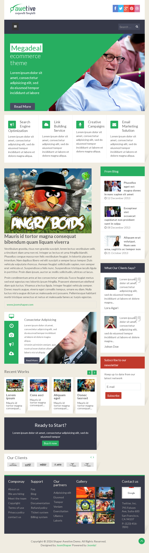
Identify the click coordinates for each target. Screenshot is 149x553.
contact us (14, 517)
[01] (86, 492)
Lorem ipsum (11, 396)
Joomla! (91, 545)
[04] (106, 505)
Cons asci (36, 395)
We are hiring (16, 493)
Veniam (58, 506)
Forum (34, 498)
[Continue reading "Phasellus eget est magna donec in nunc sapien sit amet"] (113, 186)
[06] (106, 518)
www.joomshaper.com (20, 304)
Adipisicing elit (62, 492)
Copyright (14, 503)
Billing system (39, 517)
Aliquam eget (60, 396)
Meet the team (17, 498)
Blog (33, 493)
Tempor (58, 502)
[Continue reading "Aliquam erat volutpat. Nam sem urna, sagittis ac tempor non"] (113, 241)
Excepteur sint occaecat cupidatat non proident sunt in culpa (120, 215)
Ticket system (39, 512)
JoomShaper (63, 545)
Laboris (58, 520)
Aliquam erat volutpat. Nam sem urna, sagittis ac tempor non (122, 243)
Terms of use (16, 507)
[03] (86, 505)
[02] (106, 492)
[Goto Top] (142, 541)
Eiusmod (59, 497)
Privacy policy (16, 512)
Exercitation (61, 511)
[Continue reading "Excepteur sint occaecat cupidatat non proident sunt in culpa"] (113, 211)
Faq (33, 489)
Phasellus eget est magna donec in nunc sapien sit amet (122, 188)
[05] (86, 518)
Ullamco (58, 515)
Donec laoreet (82, 396)
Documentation (40, 503)
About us (13, 489)
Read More (22, 106)
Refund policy (39, 507)
